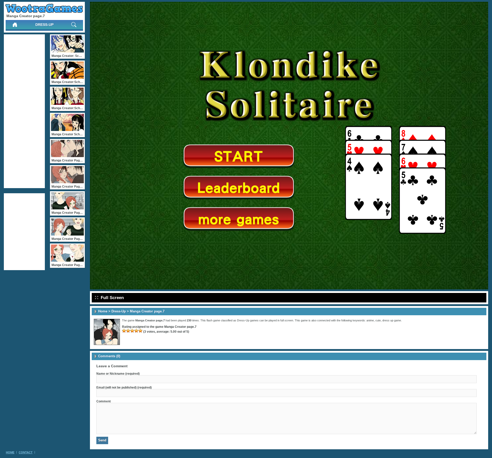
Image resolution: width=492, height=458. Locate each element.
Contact (26, 452)
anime (370, 320)
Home (102, 311)
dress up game (391, 320)
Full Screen (112, 297)
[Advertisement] (24, 111)
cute (378, 320)
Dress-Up (44, 25)
